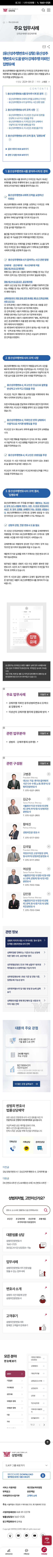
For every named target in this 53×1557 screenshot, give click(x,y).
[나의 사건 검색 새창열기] (10, 1535)
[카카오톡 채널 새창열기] (26, 1535)
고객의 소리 (32, 1495)
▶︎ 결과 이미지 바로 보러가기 (17, 149)
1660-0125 (45, 2)
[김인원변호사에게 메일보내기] (48, 894)
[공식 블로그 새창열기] (18, 1535)
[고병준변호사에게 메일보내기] (48, 774)
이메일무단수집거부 (11, 1495)
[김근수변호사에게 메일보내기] (48, 799)
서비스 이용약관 (9, 1487)
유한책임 (31, 1491)
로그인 (18, 2)
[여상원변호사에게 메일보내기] (48, 868)
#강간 (10, 1219)
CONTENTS (39, 88)
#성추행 (31, 1219)
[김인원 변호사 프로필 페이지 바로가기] (28, 902)
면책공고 (6, 1491)
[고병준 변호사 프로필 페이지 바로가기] (28, 782)
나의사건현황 (29, 2)
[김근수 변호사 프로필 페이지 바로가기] (28, 807)
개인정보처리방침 (34, 1487)
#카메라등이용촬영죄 (26, 1222)
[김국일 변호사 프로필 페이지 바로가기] (28, 853)
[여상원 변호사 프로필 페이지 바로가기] (28, 877)
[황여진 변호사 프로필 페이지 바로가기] (28, 831)
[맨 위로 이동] (47, 1442)
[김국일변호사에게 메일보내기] (48, 846)
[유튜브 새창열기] (34, 1535)
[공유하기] (48, 47)
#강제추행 (20, 1219)
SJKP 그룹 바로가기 (15, 1465)
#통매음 (42, 1219)
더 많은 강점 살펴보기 (24, 1084)
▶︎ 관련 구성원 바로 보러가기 (17, 155)
